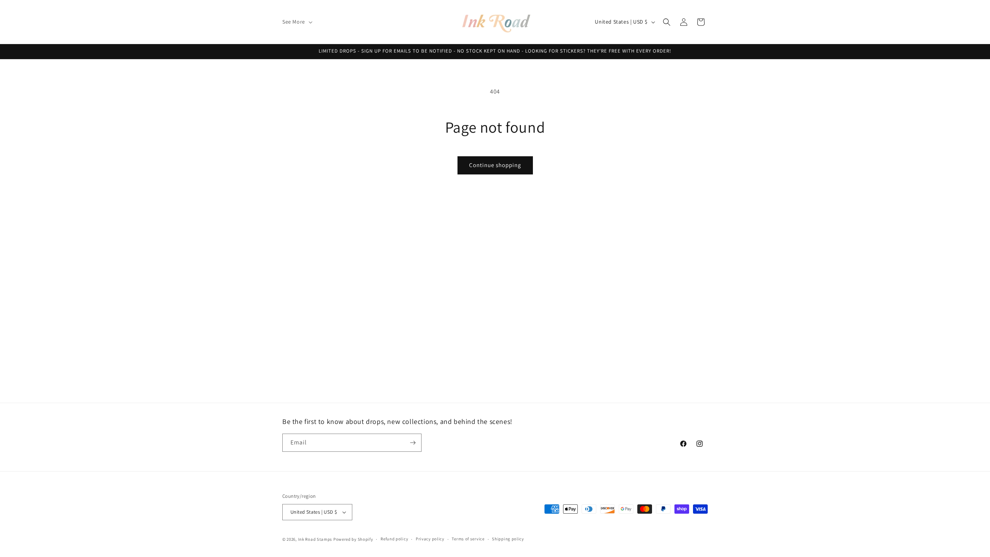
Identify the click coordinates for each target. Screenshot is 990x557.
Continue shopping (495, 165)
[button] (297, 22)
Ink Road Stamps (315, 539)
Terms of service (468, 539)
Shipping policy (508, 539)
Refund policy (394, 539)
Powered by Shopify (353, 539)
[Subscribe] (412, 443)
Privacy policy (430, 539)
